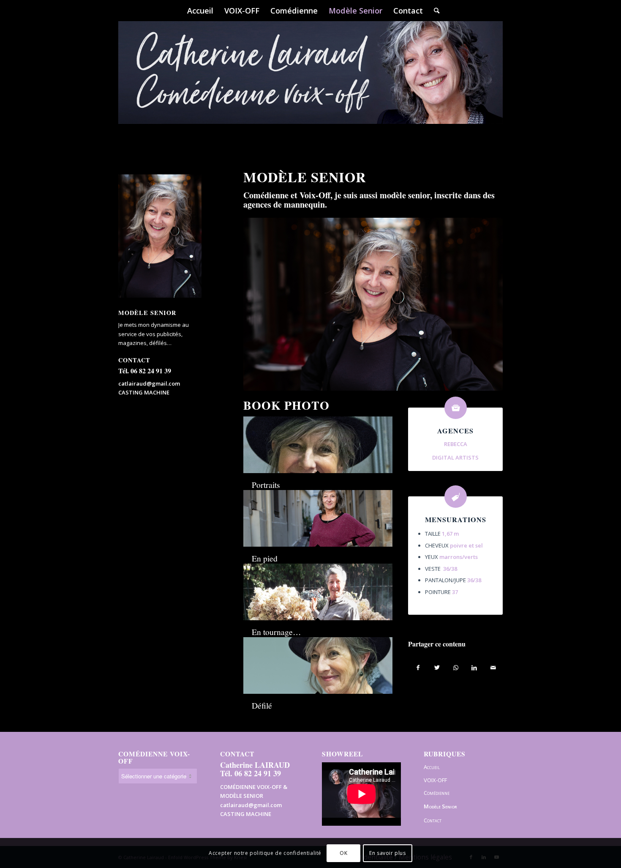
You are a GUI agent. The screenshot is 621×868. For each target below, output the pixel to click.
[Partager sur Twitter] (437, 668)
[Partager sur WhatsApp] (456, 668)
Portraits (266, 484)
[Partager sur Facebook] (418, 668)
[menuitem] (200, 10)
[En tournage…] (317, 592)
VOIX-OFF (435, 780)
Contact (432, 820)
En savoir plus (387, 853)
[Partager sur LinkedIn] (474, 668)
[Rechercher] (433, 10)
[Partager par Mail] (493, 668)
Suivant (483, 304)
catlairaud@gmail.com (149, 383)
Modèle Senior (440, 806)
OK (343, 853)
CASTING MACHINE (143, 392)
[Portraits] (317, 444)
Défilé (262, 705)
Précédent (262, 304)
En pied (265, 558)
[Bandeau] (310, 84)
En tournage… (276, 631)
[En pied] (317, 518)
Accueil (432, 767)
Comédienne (436, 793)
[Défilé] (317, 665)
